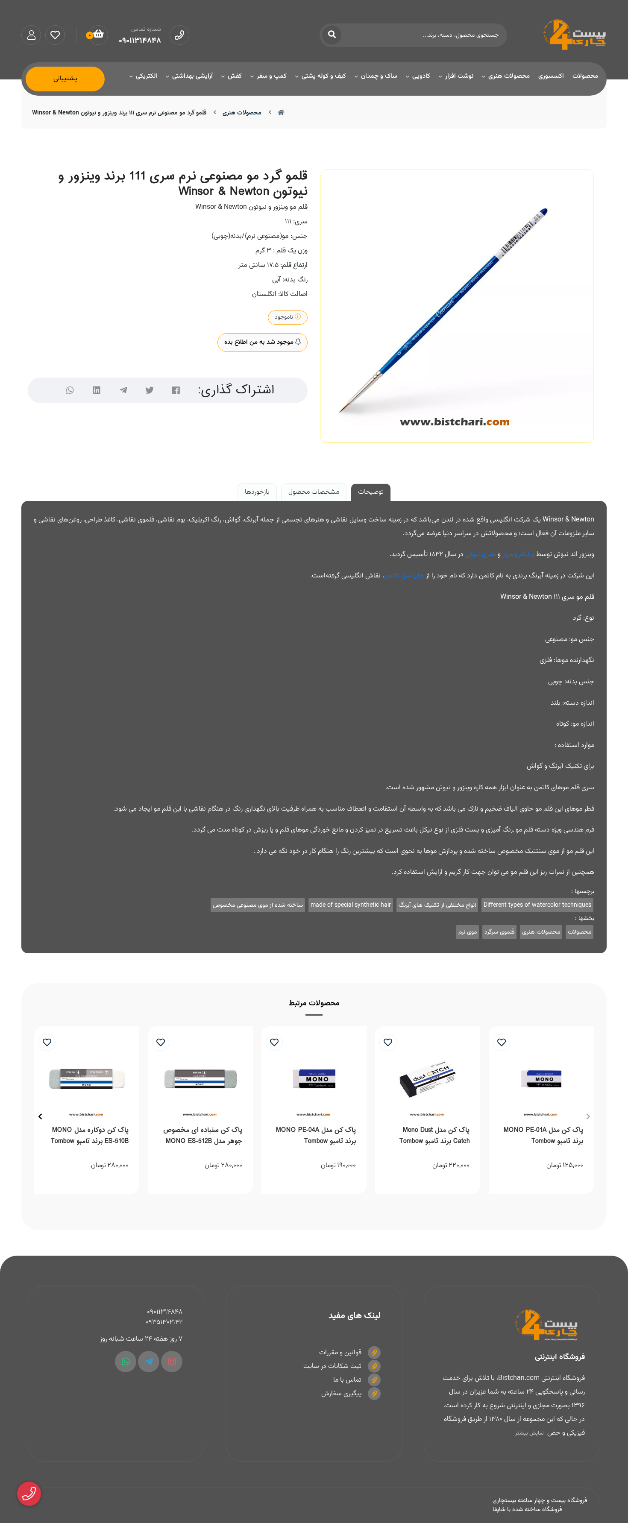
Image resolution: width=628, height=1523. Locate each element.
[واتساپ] (70, 390)
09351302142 (164, 1322)
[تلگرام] (123, 390)
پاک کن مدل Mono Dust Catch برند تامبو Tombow (434, 1136)
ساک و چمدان (379, 76)
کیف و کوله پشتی (324, 76)
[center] (331, 35)
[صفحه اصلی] (281, 113)
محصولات (585, 76)
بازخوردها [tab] (257, 492)
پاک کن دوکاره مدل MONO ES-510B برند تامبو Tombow (90, 1136)
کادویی (421, 76)
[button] (588, 1116)
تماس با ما (347, 1380)
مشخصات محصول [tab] (313, 492)
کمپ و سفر (272, 76)
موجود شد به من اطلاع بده (259, 342)
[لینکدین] (97, 390)
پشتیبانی (65, 79)
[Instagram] (171, 1361)
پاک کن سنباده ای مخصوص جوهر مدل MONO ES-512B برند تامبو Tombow (202, 1137)
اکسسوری (551, 76)
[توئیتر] (149, 390)
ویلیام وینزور (518, 554)
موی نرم (467, 932)
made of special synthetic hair (351, 905)
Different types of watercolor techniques (537, 905)
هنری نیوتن (480, 554)
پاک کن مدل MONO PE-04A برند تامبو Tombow (316, 1136)
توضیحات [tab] (371, 492)
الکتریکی (146, 76)
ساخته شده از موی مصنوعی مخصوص (258, 905)
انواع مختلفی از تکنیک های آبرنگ (437, 905)
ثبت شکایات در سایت (332, 1366)
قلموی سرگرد (499, 932)
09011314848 (164, 1312)
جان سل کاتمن (404, 576)
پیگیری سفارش (341, 1393)
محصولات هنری (509, 76)
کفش (235, 76)
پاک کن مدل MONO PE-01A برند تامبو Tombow (543, 1136)
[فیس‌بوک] (176, 390)
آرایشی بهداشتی (192, 76)
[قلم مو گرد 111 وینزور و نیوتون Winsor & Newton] (512, 1325)
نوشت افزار (459, 76)
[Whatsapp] (125, 1361)
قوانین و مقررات (340, 1352)
